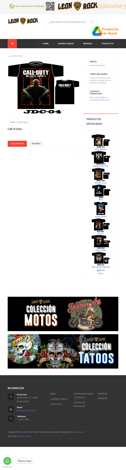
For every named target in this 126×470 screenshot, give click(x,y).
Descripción (17, 143)
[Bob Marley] (101, 141)
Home (46, 43)
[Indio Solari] (100, 241)
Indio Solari (101, 250)
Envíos (93, 61)
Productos (108, 43)
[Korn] (101, 270)
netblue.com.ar (78, 432)
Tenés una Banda (99, 74)
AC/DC (101, 233)
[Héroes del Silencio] (101, 258)
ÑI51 (101, 199)
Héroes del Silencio (101, 267)
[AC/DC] (101, 225)
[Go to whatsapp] (7, 461)
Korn (101, 273)
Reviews (36, 143)
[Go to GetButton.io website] (7, 467)
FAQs (103, 97)
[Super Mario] (101, 208)
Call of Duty (17, 56)
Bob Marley (100, 149)
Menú (53, 394)
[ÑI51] (101, 191)
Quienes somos (66, 43)
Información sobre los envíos (84, 396)
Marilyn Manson (101, 166)
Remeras (87, 43)
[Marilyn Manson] (100, 157)
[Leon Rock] (23, 21)
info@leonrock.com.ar (27, 410)
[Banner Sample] (63, 314)
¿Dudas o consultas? (96, 92)
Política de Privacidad (79, 404)
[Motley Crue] (101, 174)
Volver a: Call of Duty (19, 122)
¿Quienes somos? (59, 399)
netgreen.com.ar (24, 436)
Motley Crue (101, 183)
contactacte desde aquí (99, 100)
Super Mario (101, 216)
